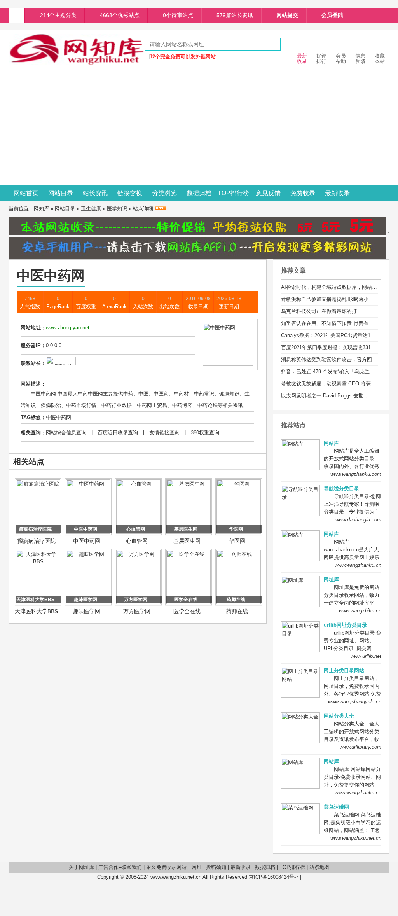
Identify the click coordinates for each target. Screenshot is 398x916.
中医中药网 (58, 417)
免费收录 (302, 193)
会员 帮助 (341, 58)
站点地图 (319, 867)
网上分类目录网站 (344, 670)
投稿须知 (216, 867)
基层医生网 (187, 541)
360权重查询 (205, 432)
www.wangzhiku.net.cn (355, 838)
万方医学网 (136, 611)
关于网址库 (81, 867)
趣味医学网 (86, 611)
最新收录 (337, 193)
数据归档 (199, 193)
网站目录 (60, 193)
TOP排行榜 (233, 193)
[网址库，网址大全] (77, 63)
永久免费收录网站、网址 (174, 867)
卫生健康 (91, 209)
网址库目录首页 (17, 15)
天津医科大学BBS (36, 611)
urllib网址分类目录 (345, 625)
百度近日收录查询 (118, 432)
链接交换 (129, 193)
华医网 (237, 541)
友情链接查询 (164, 432)
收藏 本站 (380, 58)
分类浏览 (164, 193)
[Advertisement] (199, 127)
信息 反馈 (360, 58)
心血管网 (137, 541)
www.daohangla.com (358, 520)
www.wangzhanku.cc (358, 792)
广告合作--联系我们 (120, 867)
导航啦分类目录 (341, 488)
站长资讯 (95, 193)
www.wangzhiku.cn (360, 611)
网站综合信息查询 (66, 432)
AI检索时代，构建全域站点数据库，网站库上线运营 (339, 287)
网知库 (41, 209)
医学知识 (117, 209)
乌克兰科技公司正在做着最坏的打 (319, 311)
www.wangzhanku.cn (358, 565)
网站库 (331, 443)
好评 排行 (321, 58)
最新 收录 (302, 58)
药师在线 (237, 611)
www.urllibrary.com (360, 747)
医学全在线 (187, 611)
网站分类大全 (339, 716)
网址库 (331, 579)
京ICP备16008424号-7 (273, 877)
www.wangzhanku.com (355, 474)
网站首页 (26, 193)
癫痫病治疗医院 (36, 541)
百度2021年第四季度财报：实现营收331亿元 (331, 347)
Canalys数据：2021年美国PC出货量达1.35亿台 (334, 335)
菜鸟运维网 (336, 807)
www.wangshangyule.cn (354, 701)
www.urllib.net (366, 656)
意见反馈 (268, 193)
